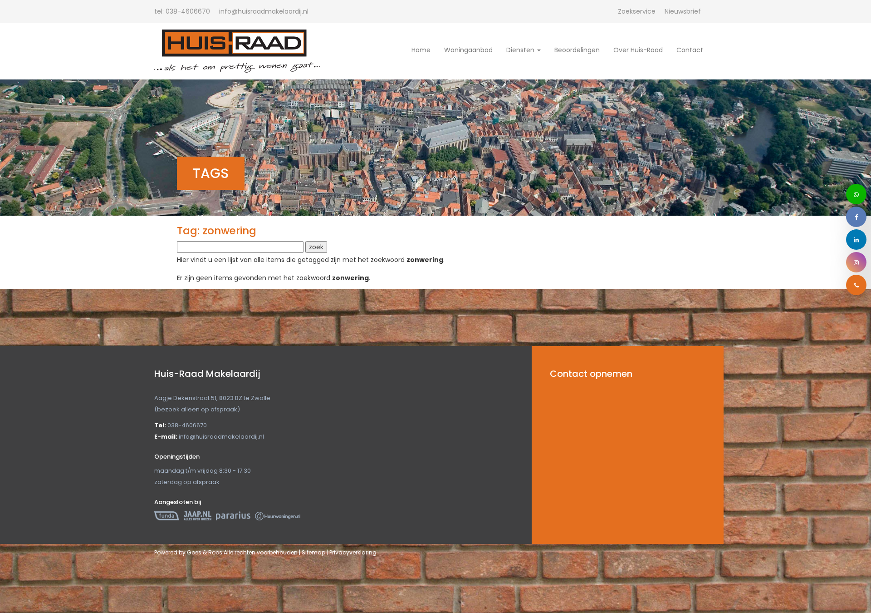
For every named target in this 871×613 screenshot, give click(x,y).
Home (421, 49)
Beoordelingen (577, 49)
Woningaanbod (468, 49)
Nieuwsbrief (683, 11)
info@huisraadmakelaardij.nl (221, 436)
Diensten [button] (521, 49)
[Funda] (166, 515)
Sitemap (313, 552)
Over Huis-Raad (638, 49)
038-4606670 (182, 11)
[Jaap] (197, 515)
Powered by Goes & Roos (188, 552)
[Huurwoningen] (277, 515)
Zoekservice (637, 11)
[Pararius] (233, 515)
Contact (689, 49)
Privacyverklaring (353, 552)
